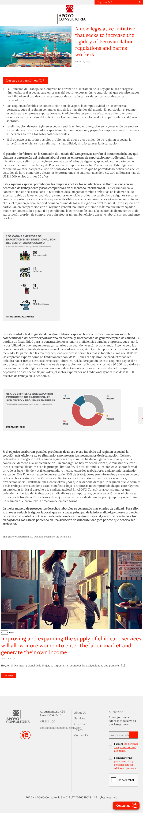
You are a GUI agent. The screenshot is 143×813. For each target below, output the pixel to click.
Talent (78, 729)
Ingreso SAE (105, 2)
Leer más (8, 675)
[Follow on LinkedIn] (26, 735)
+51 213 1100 (47, 721)
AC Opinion (36, 536)
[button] (138, 14)
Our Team (80, 724)
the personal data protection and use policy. (126, 747)
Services (79, 718)
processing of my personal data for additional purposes (125, 765)
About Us (80, 712)
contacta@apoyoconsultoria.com (60, 727)
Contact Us (81, 735)
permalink (65, 536)
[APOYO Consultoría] (71, 14)
